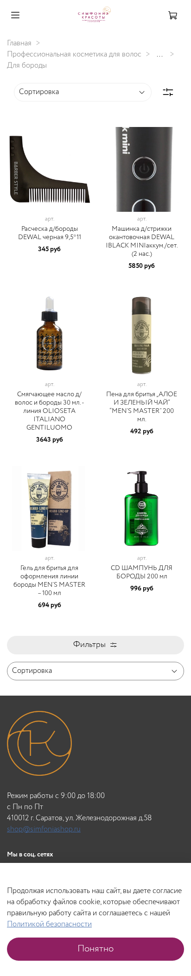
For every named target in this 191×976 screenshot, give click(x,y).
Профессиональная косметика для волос (74, 54)
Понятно (95, 949)
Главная (19, 43)
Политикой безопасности (49, 924)
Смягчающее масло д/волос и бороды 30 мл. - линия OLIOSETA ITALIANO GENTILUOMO (49, 411)
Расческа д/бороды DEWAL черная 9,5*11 (49, 233)
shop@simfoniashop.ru (44, 829)
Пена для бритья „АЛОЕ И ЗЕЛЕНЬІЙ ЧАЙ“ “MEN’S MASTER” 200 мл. (141, 407)
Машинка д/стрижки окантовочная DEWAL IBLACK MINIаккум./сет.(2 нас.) (142, 241)
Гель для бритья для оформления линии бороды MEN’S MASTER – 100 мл (49, 580)
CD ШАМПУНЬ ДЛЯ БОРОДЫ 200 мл (141, 572)
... (160, 55)
